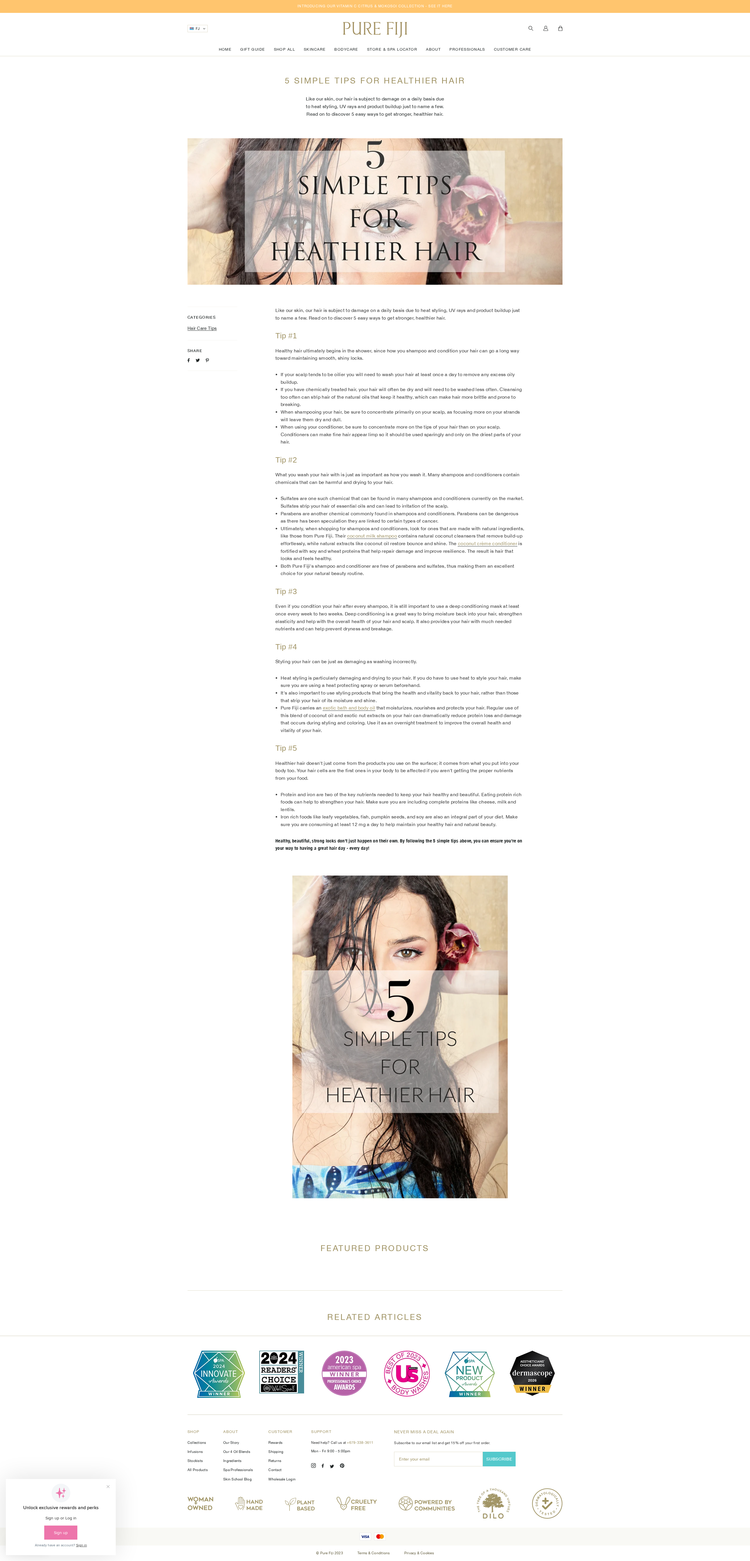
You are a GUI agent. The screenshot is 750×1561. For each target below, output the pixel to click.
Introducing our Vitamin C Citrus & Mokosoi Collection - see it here (374, 6)
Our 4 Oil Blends (236, 1452)
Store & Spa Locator (392, 49)
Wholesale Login (282, 1479)
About (433, 49)
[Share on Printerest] (207, 360)
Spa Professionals (238, 1470)
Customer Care (512, 49)
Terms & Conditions (374, 1553)
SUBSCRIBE (499, 1458)
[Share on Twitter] (198, 360)
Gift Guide (252, 49)
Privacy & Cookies (419, 1553)
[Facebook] (323, 1466)
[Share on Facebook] (189, 360)
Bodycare (346, 49)
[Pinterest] (342, 1466)
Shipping (275, 1452)
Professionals (467, 49)
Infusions (195, 1452)
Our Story (231, 1443)
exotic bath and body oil (349, 707)
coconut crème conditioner (487, 543)
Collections (197, 1443)
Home (225, 49)
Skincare (314, 49)
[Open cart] (560, 29)
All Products (198, 1470)
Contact (275, 1470)
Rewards (275, 1443)
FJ (198, 29)
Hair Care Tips (202, 328)
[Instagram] (313, 1466)
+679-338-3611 (360, 1443)
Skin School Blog (237, 1479)
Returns (274, 1461)
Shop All (284, 49)
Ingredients (232, 1461)
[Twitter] (332, 1466)
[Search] (531, 28)
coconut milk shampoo (372, 535)
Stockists (195, 1461)
